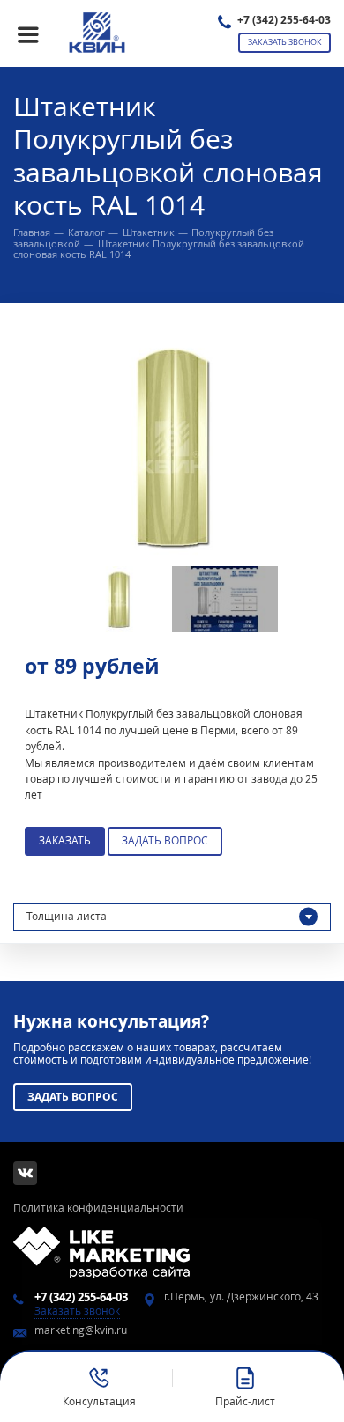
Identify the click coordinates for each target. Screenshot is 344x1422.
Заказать (65, 840)
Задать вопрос (165, 840)
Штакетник (149, 232)
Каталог (86, 232)
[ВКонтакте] (25, 1173)
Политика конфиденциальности (98, 1207)
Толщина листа (66, 916)
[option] (172, 447)
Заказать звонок (285, 42)
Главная (31, 232)
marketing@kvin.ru (80, 1330)
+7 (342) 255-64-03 (284, 19)
